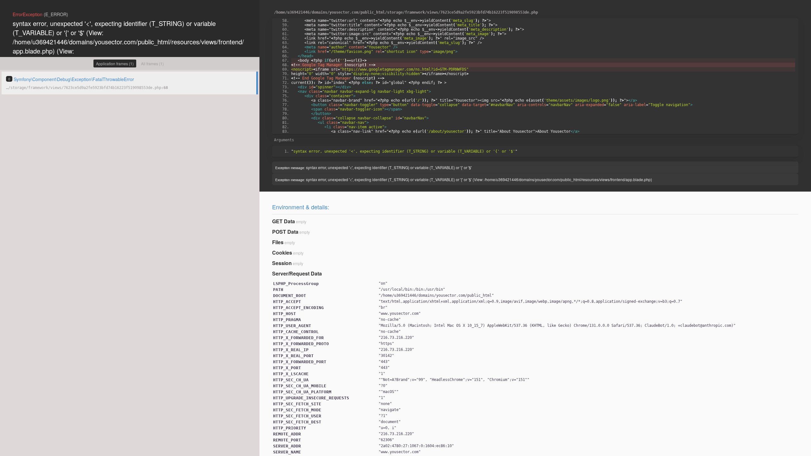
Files (278, 242)
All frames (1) (152, 63)
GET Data (283, 221)
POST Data (285, 231)
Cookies (282, 252)
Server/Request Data (297, 273)
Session (282, 263)
